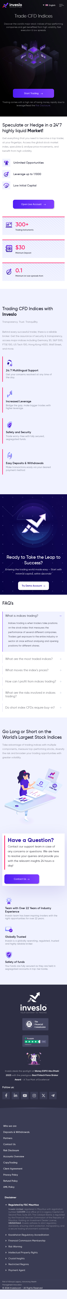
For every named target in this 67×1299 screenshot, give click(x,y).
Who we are (10, 1126)
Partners (7, 1138)
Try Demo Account (32, 585)
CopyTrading (10, 1162)
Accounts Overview (13, 1156)
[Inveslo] (12, 5)
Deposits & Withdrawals (16, 1132)
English (52, 5)
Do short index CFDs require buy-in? (30, 707)
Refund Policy (10, 1181)
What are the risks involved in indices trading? (30, 694)
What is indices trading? (21, 616)
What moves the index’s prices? (26, 670)
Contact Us (20, 878)
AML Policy (8, 1187)
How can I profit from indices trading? (30, 681)
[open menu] (61, 5)
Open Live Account (31, 204)
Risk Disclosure (43, 105)
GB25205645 (14, 1223)
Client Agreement (12, 1168)
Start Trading (31, 93)
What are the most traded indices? (29, 659)
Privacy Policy (10, 1174)
